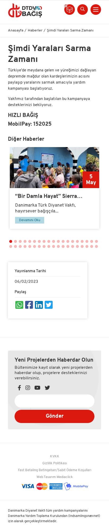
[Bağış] (25, 10)
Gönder (54, 416)
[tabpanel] (54, 188)
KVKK (54, 456)
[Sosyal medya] (19, 306)
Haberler (35, 31)
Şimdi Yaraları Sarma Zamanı (70, 31)
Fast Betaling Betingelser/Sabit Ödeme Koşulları (54, 470)
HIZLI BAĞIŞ (23, 115)
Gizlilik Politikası (54, 463)
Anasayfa (15, 31)
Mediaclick (65, 477)
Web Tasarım (46, 477)
